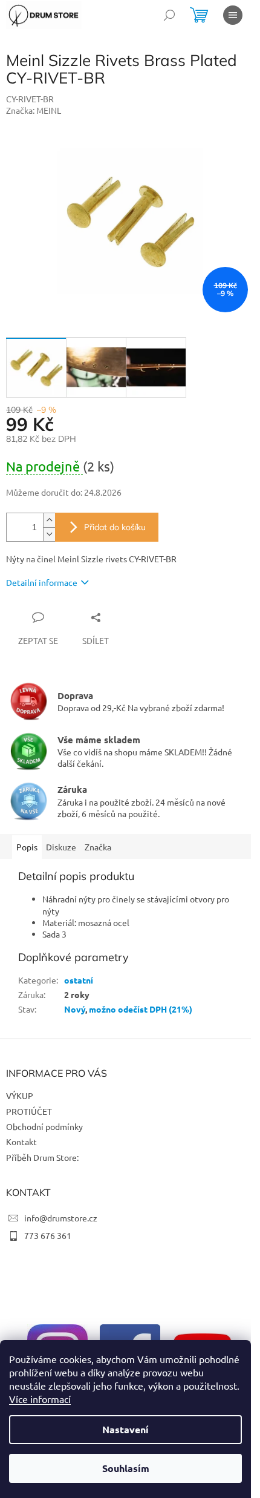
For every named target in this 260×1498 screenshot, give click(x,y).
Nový (74, 1009)
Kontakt (21, 1141)
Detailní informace (41, 582)
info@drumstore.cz (60, 1217)
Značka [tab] (98, 846)
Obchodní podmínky (44, 1126)
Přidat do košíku (115, 527)
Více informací (40, 1399)
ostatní (78, 979)
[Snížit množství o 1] (49, 534)
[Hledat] (169, 15)
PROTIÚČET (29, 1111)
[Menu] (233, 15)
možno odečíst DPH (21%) (140, 1009)
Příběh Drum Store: (42, 1157)
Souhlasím (125, 1468)
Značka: (33, 110)
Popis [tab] (26, 846)
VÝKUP (19, 1095)
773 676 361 (47, 1235)
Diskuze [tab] (61, 846)
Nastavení (125, 1429)
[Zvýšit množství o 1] (49, 520)
